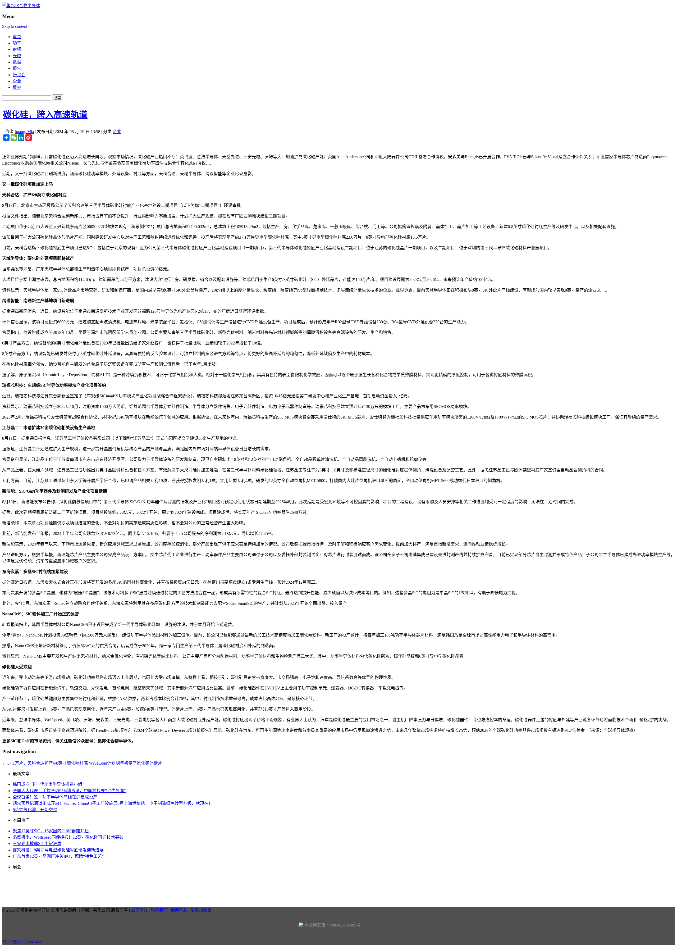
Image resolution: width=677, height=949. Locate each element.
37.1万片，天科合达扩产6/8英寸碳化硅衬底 (45, 763)
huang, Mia (24, 131)
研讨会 (19, 74)
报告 (17, 68)
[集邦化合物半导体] (21, 5)
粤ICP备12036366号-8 (22, 942)
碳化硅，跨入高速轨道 (45, 114)
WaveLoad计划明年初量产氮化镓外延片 (128, 763)
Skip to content (14, 26)
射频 (17, 49)
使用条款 (179, 910)
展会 (17, 87)
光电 (17, 55)
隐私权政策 (201, 910)
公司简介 (139, 910)
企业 (17, 81)
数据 (17, 62)
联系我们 (159, 910)
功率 (17, 43)
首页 (17, 36)
